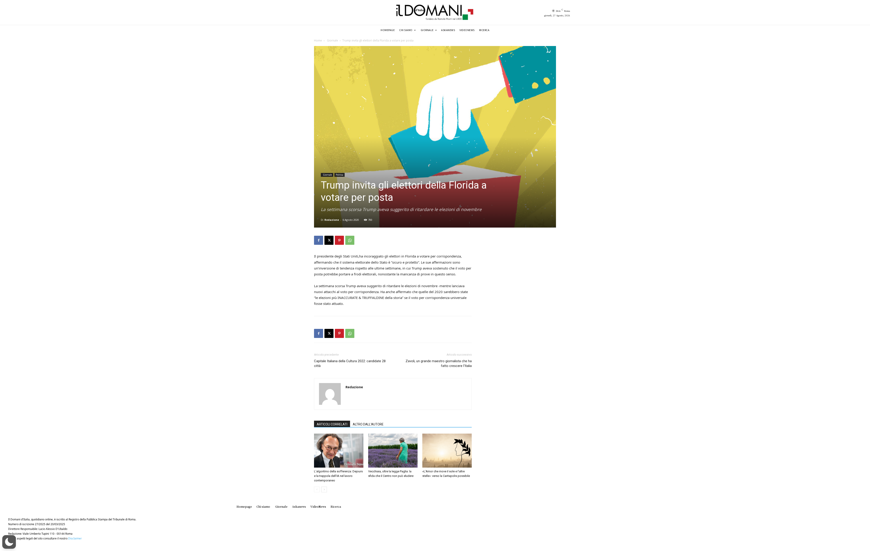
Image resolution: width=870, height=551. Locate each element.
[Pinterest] (339, 240)
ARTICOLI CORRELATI (332, 424)
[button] (9, 542)
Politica (339, 174)
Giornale (332, 40)
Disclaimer (75, 538)
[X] (329, 240)
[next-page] (324, 489)
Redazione (331, 219)
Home (318, 40)
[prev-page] (317, 489)
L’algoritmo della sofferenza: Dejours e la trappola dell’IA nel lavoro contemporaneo (338, 476)
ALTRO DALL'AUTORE (368, 424)
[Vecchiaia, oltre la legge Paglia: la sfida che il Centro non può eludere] (393, 451)
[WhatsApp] (349, 240)
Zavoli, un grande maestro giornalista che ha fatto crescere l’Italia (439, 363)
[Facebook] (318, 240)
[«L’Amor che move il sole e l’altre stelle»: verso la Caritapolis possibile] (447, 451)
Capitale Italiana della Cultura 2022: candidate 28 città (350, 363)
